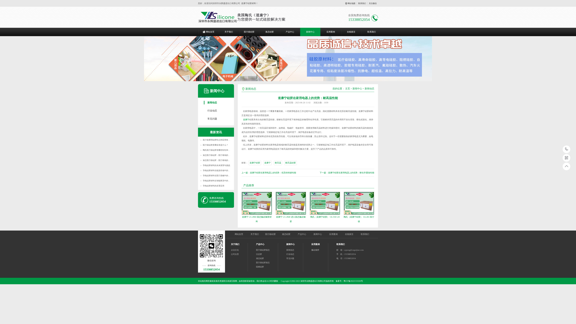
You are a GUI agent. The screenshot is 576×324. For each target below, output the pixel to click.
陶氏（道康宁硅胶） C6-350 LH (325, 217)
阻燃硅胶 (260, 267)
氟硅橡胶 (315, 250)
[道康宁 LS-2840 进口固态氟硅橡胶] (291, 203)
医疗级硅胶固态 (263, 250)
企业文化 (235, 250)
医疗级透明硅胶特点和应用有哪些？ (218, 140)
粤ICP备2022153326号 (353, 281)
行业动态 (212, 110)
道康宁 (246, 119)
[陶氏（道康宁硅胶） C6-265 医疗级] (359, 203)
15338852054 (567, 149)
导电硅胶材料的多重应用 (213, 186)
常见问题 (212, 118)
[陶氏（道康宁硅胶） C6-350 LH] (325, 203)
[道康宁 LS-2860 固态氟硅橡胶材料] (257, 203)
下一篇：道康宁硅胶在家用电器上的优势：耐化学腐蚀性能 (347, 173)
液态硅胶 (269, 32)
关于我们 (229, 32)
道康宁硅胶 (255, 163)
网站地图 (351, 3)
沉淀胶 (259, 254)
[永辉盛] (244, 17)
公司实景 (235, 254)
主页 (347, 88)
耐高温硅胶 (290, 163)
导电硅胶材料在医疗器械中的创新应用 (219, 175)
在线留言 (351, 32)
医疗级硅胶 (249, 32)
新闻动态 (212, 102)
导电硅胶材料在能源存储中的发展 (217, 170)
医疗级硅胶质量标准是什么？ (215, 145)
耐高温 (278, 163)
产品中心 (290, 32)
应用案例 (331, 32)
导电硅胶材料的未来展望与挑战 (216, 165)
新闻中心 (310, 32)
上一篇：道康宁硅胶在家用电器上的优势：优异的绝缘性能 (269, 173)
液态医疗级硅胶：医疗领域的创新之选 (219, 155)
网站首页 (210, 32)
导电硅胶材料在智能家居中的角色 (217, 181)
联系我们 (362, 3)
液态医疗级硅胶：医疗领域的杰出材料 (219, 160)
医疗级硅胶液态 (263, 262)
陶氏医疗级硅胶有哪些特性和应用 (217, 150)
